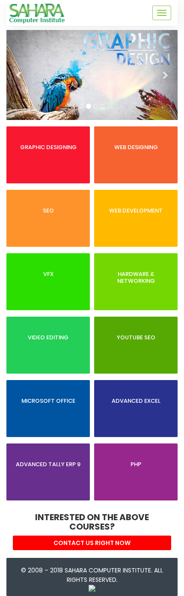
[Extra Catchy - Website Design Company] (92, 585)
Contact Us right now (92, 543)
